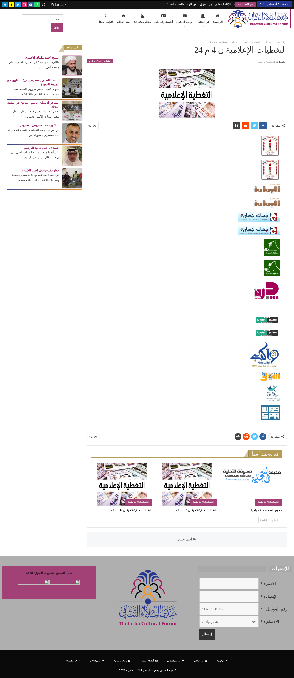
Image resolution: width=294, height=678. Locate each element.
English (59, 4)
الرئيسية (218, 21)
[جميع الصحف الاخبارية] (251, 484)
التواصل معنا (106, 21)
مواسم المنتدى (184, 21)
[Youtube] (31, 4)
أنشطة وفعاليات (163, 21)
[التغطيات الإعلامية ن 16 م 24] (121, 484)
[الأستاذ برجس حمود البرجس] (72, 155)
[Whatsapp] (43, 4)
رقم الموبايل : (274, 609)
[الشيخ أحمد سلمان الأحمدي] (72, 65)
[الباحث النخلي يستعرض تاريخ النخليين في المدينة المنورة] (72, 87)
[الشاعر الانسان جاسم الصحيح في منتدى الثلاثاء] (72, 110)
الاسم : (268, 583)
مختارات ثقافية (142, 21)
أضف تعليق (185, 539)
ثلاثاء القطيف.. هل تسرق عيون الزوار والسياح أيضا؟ (199, 4)
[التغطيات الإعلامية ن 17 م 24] (186, 484)
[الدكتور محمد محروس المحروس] (72, 133)
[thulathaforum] (37, 4)
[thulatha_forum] (24, 4)
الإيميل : (268, 596)
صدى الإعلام (123, 21)
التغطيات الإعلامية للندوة (99, 61)
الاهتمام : (269, 621)
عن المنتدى (203, 21)
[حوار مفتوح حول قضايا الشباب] (72, 178)
